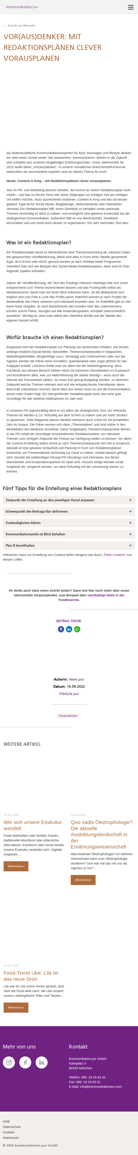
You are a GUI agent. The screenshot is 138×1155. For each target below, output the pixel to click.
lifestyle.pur (69, 693)
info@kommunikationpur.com (101, 1087)
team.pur (76, 679)
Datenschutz (12, 1127)
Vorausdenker (68, 715)
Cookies (9, 1132)
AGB (6, 1121)
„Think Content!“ (115, 555)
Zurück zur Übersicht (21, 25)
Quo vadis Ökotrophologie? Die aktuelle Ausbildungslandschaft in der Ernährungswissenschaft (102, 834)
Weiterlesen (16, 866)
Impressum (11, 1138)
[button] (61, 629)
